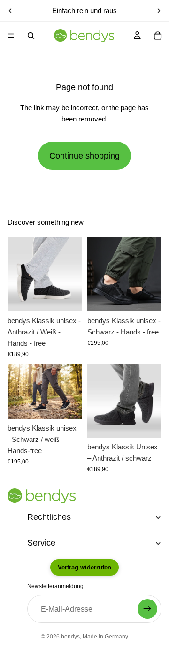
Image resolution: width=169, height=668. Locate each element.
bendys (70, 636)
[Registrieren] (147, 609)
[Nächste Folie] (158, 10)
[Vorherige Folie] (10, 10)
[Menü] (11, 35)
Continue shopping (84, 155)
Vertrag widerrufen (84, 567)
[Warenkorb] (157, 35)
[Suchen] (31, 35)
